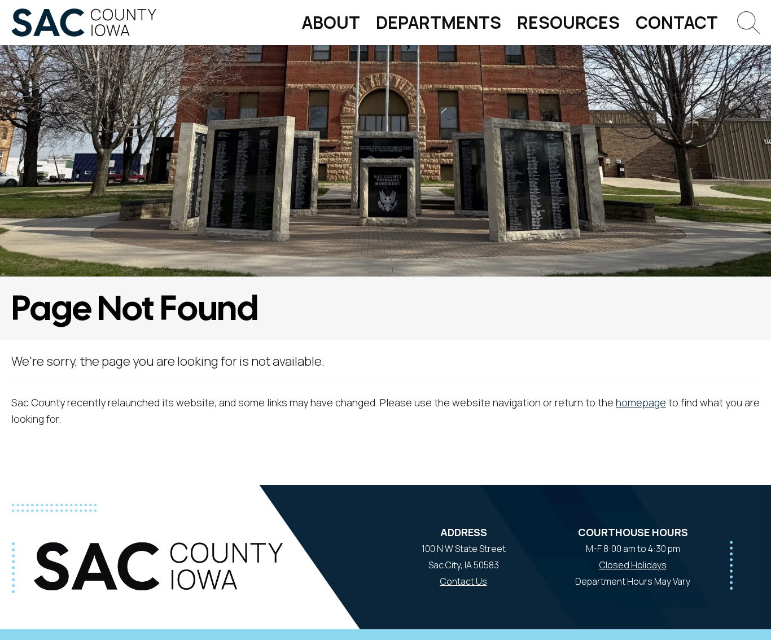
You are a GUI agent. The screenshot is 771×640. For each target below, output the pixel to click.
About (331, 22)
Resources (568, 22)
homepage (641, 402)
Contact (677, 22)
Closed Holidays (633, 565)
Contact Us (463, 581)
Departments (438, 22)
